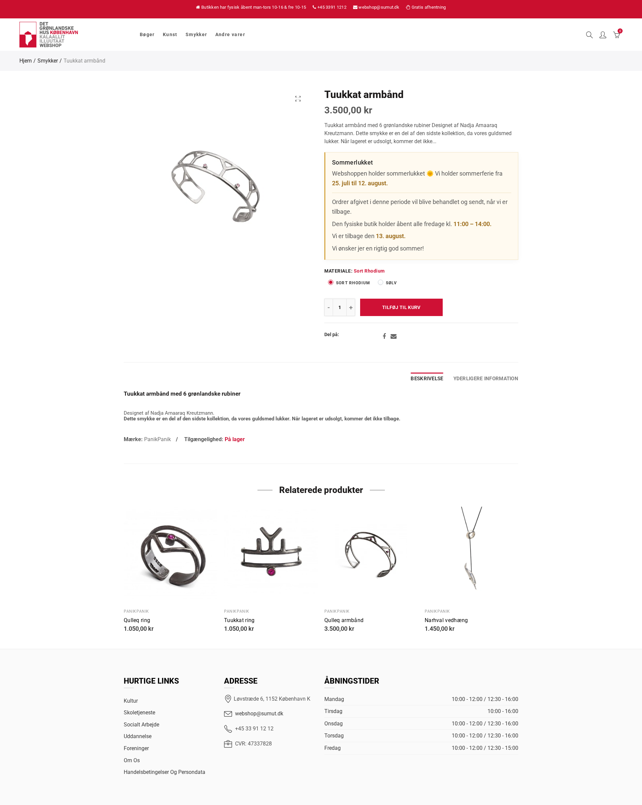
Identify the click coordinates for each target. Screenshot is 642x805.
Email (394, 336)
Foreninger (136, 748)
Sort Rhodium (353, 283)
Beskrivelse (427, 379)
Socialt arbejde (141, 724)
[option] (217, 188)
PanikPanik (157, 439)
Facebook (384, 336)
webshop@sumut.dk (259, 713)
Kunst (170, 34)
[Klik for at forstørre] (298, 98)
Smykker (196, 34)
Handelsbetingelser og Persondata (164, 772)
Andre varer (230, 34)
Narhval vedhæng (446, 620)
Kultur (131, 701)
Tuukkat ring (239, 620)
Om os (132, 760)
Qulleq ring (137, 620)
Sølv (391, 283)
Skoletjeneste (139, 712)
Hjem (25, 61)
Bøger (147, 34)
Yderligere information (485, 379)
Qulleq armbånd (343, 620)
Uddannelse (137, 736)
